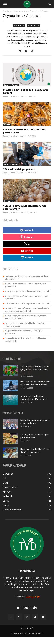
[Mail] (27, 51)
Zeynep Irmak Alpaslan (13, 96)
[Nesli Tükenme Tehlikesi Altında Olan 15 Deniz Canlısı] (10, 452)
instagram (29, 237)
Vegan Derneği (27, 628)
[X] (33, 51)
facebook (29, 230)
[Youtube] (43, 617)
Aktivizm (7, 125)
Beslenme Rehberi (11, 85)
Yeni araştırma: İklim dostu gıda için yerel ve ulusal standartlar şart (35, 369)
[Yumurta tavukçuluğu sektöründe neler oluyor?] (27, 190)
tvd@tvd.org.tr (33, 596)
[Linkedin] (27, 617)
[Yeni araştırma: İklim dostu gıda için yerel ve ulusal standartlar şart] (10, 370)
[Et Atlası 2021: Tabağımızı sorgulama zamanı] (27, 74)
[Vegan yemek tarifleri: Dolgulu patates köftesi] (10, 438)
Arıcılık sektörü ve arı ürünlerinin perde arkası (24, 131)
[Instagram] (20, 51)
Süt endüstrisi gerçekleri (19, 169)
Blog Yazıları (9, 201)
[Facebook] (11, 617)
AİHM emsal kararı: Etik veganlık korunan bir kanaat (27, 303)
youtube (29, 250)
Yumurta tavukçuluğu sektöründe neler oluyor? (24, 207)
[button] (5, 5)
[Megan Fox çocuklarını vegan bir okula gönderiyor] (10, 424)
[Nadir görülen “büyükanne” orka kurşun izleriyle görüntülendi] (10, 385)
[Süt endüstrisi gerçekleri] (27, 154)
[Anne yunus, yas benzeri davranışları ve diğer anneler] (10, 400)
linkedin (29, 257)
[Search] (50, 4)
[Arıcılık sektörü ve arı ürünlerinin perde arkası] (27, 114)
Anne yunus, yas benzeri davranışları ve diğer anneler (27, 291)
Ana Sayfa (7, 11)
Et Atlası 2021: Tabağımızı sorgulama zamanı (25, 91)
